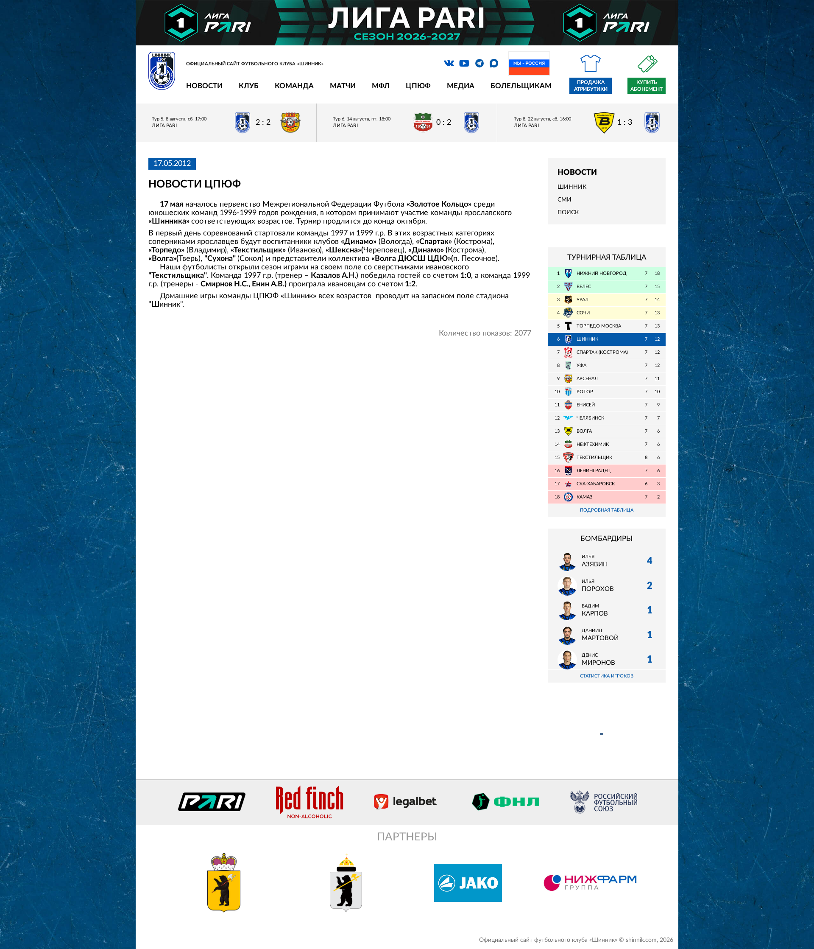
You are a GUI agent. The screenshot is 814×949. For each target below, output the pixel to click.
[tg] (479, 63)
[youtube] (464, 63)
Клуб (249, 86)
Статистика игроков (606, 676)
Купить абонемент (646, 86)
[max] (494, 63)
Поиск (568, 213)
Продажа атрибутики (591, 86)
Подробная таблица (606, 510)
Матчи (343, 86)
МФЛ (381, 86)
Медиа (460, 86)
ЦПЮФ (418, 86)
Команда (294, 86)
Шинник (572, 187)
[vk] (449, 63)
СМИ (564, 200)
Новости (204, 86)
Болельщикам (521, 86)
